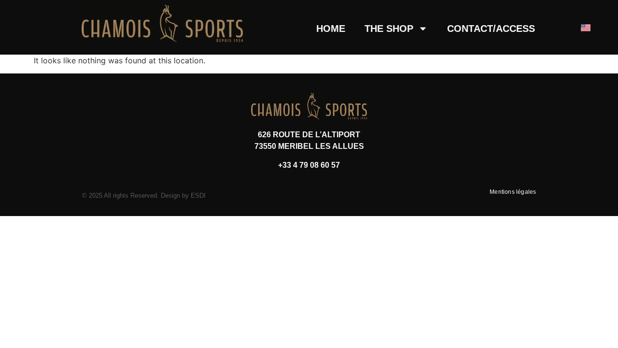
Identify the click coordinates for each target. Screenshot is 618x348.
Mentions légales (513, 191)
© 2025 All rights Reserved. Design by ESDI (144, 195)
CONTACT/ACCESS (491, 28)
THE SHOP (389, 28)
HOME (330, 28)
